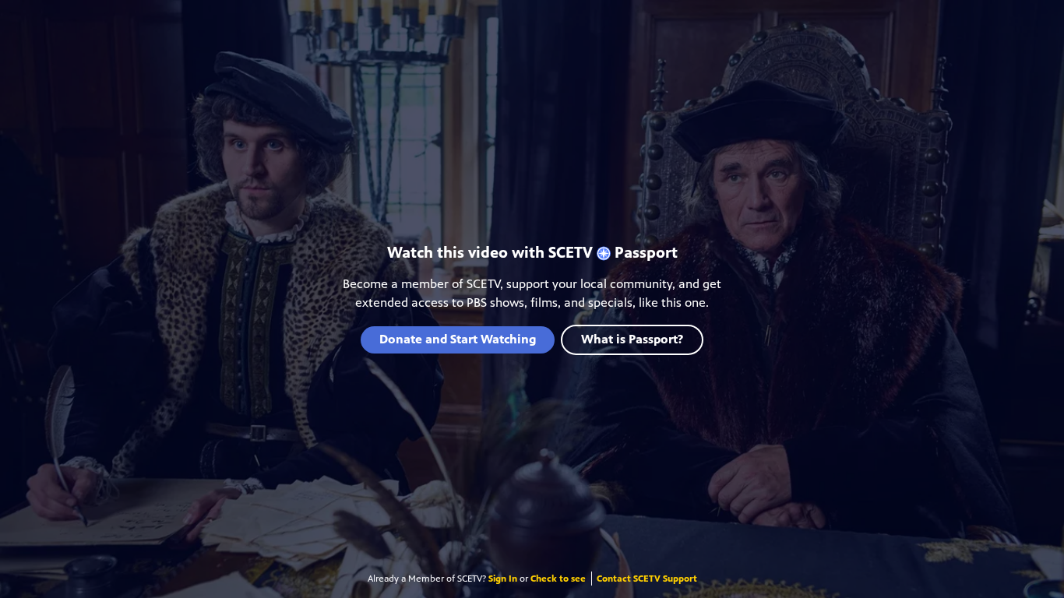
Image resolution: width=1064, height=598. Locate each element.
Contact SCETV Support (647, 578)
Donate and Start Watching (457, 339)
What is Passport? (632, 339)
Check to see (558, 578)
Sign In (502, 578)
